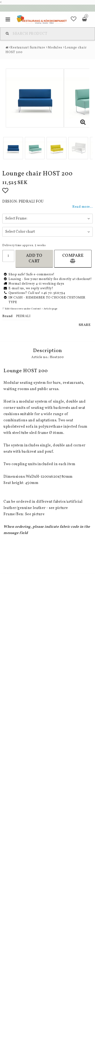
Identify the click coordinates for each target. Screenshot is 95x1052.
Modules (55, 47)
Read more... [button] (82, 206)
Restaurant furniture (27, 47)
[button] (74, 19)
